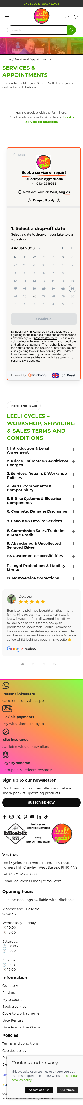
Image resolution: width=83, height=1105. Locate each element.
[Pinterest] (25, 817)
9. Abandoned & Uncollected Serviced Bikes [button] (34, 545)
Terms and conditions (20, 1043)
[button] (7, 16)
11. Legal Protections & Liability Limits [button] (36, 568)
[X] (18, 817)
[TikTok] (46, 817)
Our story (10, 986)
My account (12, 1000)
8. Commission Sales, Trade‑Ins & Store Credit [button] (36, 533)
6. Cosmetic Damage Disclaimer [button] (37, 511)
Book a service (14, 1007)
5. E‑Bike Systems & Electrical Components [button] (34, 501)
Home (6, 59)
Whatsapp (35, 701)
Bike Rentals (12, 1020)
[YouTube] (32, 817)
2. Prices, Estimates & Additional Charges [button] (37, 463)
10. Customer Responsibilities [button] (35, 556)
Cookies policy (14, 1051)
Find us (8, 992)
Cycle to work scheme (20, 1013)
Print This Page (24, 405)
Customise (67, 1090)
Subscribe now (41, 802)
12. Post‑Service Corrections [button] (33, 578)
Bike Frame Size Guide (21, 1027)
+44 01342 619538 (23, 874)
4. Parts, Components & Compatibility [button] (29, 488)
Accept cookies (39, 1090)
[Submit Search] (71, 30)
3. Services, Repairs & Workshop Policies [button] (37, 476)
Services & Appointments (33, 59)
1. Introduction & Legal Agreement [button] (28, 450)
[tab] (22, 664)
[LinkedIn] (39, 817)
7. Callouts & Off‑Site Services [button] (34, 521)
